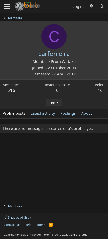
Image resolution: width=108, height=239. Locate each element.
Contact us (12, 224)
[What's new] (91, 6)
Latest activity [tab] (42, 113)
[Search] (102, 6)
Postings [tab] (68, 113)
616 (11, 90)
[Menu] (7, 6)
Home (40, 224)
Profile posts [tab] (14, 113)
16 (100, 90)
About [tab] (86, 113)
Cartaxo (69, 61)
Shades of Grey (19, 217)
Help (28, 224)
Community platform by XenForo (45, 234)
